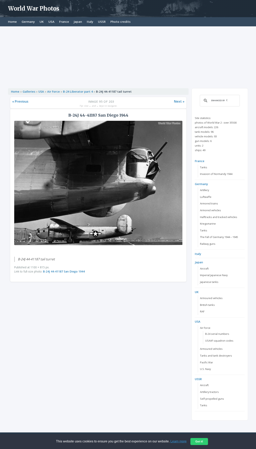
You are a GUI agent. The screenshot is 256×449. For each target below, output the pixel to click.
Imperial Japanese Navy (214, 275)
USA (51, 22)
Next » (179, 101)
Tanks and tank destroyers (216, 355)
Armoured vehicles (211, 298)
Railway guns (207, 244)
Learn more (178, 441)
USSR (102, 22)
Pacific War (206, 362)
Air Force (53, 91)
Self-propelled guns (212, 398)
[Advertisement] (128, 56)
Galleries (29, 91)
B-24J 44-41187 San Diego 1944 (64, 271)
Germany (28, 22)
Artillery (204, 190)
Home (12, 22)
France (64, 22)
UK (42, 22)
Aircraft (204, 268)
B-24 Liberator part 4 (78, 91)
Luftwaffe (205, 197)
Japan (78, 22)
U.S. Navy (205, 369)
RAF (202, 311)
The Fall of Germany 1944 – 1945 (219, 237)
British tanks (207, 305)
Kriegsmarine (208, 223)
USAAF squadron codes (219, 340)
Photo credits (120, 22)
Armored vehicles (210, 210)
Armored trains (209, 203)
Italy (90, 22)
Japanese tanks (209, 282)
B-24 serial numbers (217, 334)
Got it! (199, 441)
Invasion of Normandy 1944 (216, 174)
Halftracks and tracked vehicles (218, 217)
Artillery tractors (209, 392)
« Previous (20, 101)
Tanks (203, 167)
